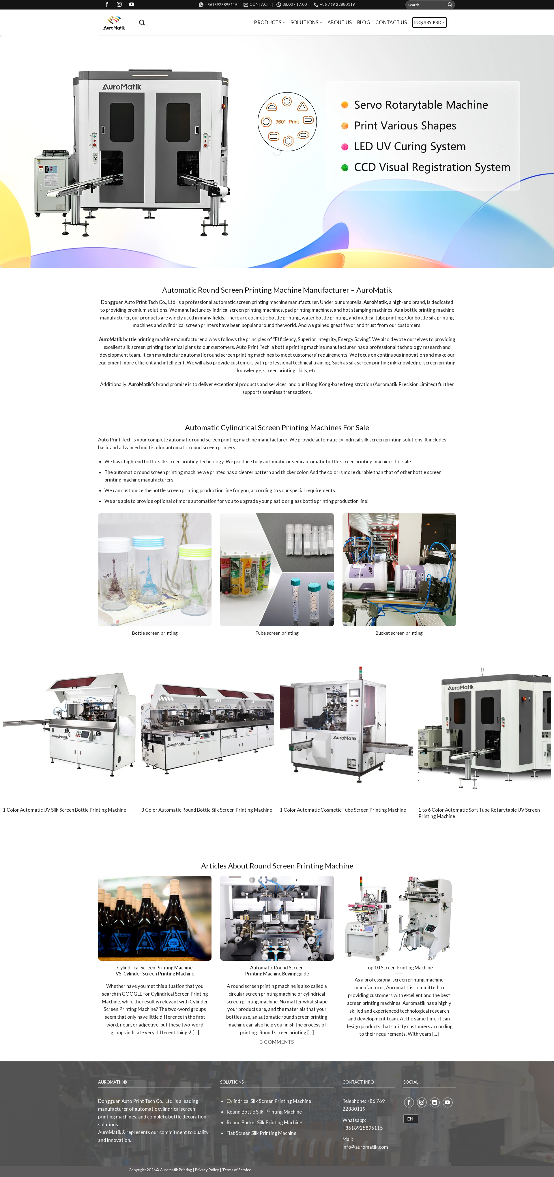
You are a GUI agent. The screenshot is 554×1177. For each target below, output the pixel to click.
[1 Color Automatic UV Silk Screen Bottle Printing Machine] (69, 723)
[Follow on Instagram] (422, 1102)
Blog (363, 22)
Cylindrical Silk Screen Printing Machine (269, 1101)
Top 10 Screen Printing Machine (399, 968)
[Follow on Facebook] (409, 1102)
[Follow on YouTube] (448, 1102)
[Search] (142, 22)
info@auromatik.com (365, 1147)
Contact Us (391, 22)
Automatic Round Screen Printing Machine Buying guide (277, 971)
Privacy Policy (207, 1169)
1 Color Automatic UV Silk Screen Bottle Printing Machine (64, 810)
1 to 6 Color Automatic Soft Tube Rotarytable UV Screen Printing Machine (479, 813)
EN (410, 1118)
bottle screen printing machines (360, 461)
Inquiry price (429, 22)
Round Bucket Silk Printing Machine (264, 1122)
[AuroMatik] (114, 22)
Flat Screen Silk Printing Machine (261, 1133)
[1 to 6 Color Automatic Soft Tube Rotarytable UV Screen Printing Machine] (484, 723)
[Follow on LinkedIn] (435, 1102)
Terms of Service (236, 1169)
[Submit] (450, 4)
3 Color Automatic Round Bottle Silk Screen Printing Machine (206, 810)
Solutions (305, 22)
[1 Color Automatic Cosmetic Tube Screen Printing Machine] (346, 723)
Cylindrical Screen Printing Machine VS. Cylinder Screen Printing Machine (155, 971)
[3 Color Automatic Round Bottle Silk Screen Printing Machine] (207, 723)
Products (267, 22)
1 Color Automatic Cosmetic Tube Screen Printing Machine (343, 810)
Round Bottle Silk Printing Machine (264, 1112)
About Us (339, 22)
